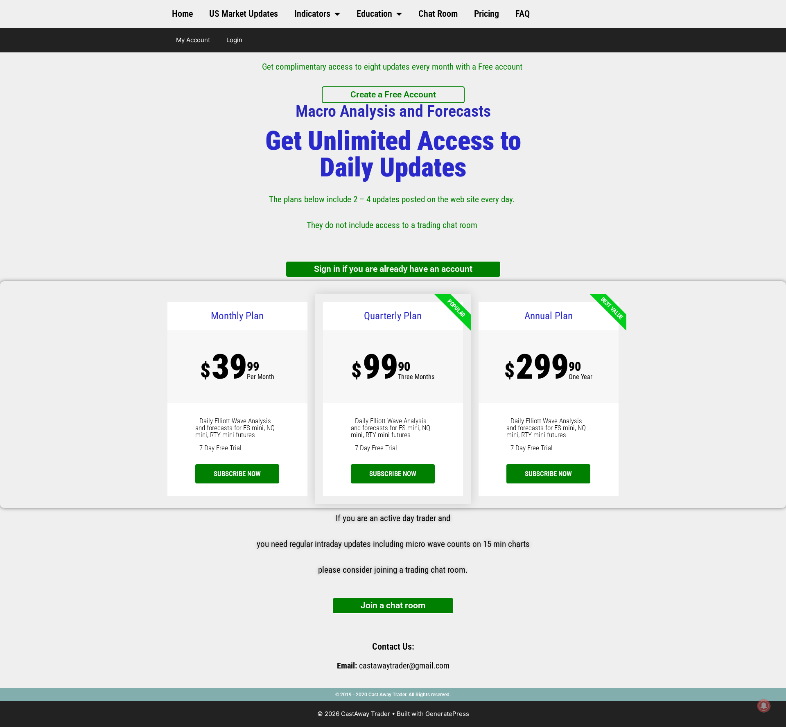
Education (374, 14)
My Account (193, 40)
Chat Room (438, 14)
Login (234, 40)
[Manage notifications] (763, 705)
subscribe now (237, 474)
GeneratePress (447, 714)
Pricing (486, 14)
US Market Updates (243, 14)
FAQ (522, 14)
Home (182, 14)
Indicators (312, 14)
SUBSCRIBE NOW (392, 474)
